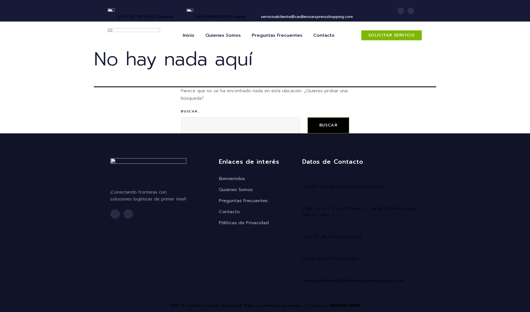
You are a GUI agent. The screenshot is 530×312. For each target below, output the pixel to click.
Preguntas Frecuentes (277, 35)
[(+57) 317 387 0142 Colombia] (120, 9)
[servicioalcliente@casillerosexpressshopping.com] (305, 272)
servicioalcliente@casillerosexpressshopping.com (353, 280)
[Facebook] (401, 10)
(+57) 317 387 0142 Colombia (145, 17)
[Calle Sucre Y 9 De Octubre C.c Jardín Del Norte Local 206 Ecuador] (305, 200)
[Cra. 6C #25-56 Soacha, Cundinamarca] (305, 178)
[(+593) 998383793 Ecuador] (197, 9)
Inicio (188, 35)
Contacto (324, 35)
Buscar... (191, 111)
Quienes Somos (223, 35)
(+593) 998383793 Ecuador (220, 17)
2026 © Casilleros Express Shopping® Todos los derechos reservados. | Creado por (265, 305)
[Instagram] (410, 10)
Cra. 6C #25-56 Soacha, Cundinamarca (343, 186)
